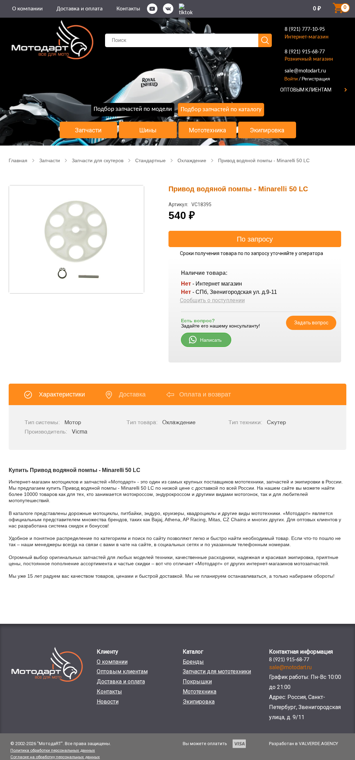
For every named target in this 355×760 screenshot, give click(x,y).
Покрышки (197, 681)
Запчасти (88, 130)
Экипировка (267, 130)
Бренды (193, 661)
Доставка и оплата (80, 9)
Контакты (128, 9)
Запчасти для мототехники (217, 671)
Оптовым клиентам (122, 671)
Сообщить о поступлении (212, 300)
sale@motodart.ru (305, 71)
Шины (148, 130)
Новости (108, 701)
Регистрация (316, 78)
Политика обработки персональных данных (52, 750)
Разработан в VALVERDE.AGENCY (303, 743)
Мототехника (207, 130)
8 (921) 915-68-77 (305, 52)
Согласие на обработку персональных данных (55, 756)
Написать (211, 340)
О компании (27, 9)
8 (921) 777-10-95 (305, 29)
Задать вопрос (311, 322)
